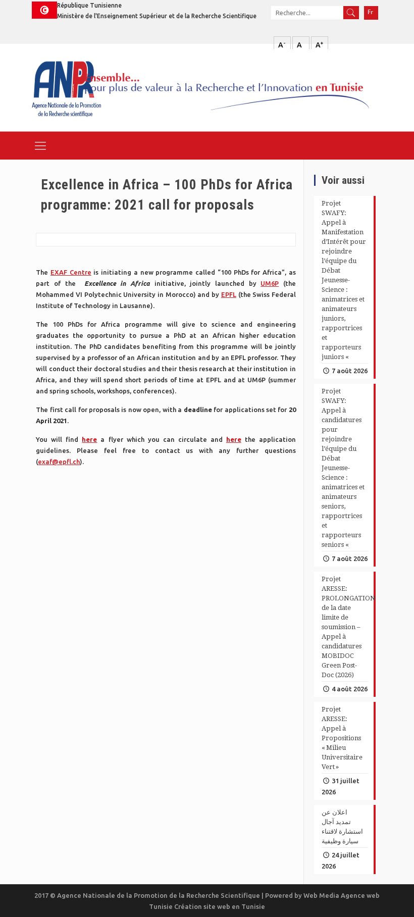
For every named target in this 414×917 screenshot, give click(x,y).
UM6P (270, 283)
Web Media (322, 895)
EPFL (228, 294)
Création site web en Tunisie (219, 906)
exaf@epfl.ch (59, 461)
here (89, 439)
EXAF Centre (70, 272)
